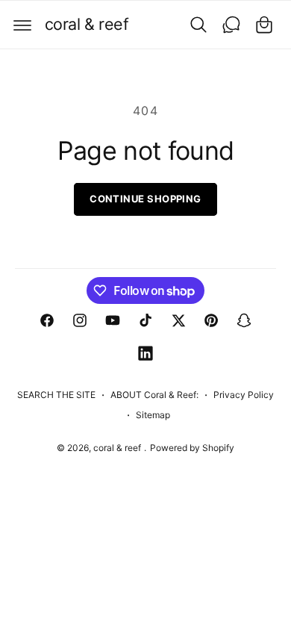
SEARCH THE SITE (56, 394)
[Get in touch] (231, 24)
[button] (22, 24)
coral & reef (118, 447)
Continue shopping (145, 199)
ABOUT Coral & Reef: (154, 394)
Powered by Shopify (192, 447)
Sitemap (153, 414)
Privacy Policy (243, 394)
